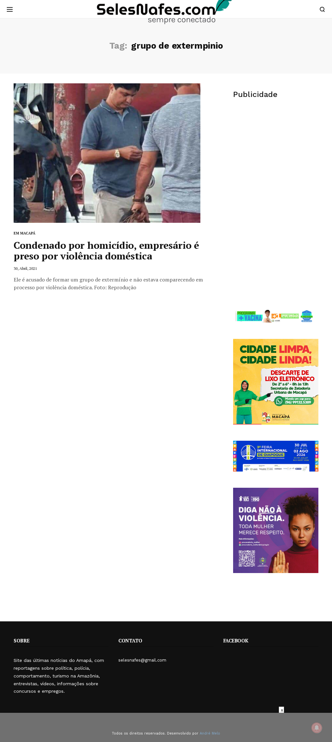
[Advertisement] (275, 155)
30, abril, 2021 (25, 268)
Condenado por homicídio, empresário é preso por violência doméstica (106, 250)
